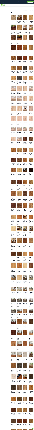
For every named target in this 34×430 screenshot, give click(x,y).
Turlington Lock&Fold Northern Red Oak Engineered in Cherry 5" (19, 187)
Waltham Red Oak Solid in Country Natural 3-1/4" (31, 72)
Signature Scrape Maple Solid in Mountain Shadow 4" (19, 370)
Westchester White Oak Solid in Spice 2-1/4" (19, 32)
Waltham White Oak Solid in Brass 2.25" (30, 62)
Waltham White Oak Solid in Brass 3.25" (24, 52)
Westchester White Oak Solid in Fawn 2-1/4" (25, 22)
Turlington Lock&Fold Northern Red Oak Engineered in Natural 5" (19, 199)
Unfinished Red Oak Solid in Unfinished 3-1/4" (25, 113)
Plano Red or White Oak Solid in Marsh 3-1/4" (25, 381)
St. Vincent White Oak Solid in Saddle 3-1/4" (31, 315)
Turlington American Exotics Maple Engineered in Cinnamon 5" (31, 259)
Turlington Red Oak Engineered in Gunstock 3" (13, 174)
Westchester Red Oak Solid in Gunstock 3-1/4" (25, 32)
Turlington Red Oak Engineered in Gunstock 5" (25, 154)
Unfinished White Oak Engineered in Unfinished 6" (25, 103)
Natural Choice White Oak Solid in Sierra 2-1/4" (31, 403)
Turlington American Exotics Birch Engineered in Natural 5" (19, 282)
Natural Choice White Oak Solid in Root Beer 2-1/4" (19, 403)
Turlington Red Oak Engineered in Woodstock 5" (31, 143)
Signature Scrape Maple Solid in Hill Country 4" (31, 370)
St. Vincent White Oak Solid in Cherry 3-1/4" (13, 326)
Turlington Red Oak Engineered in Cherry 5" (25, 143)
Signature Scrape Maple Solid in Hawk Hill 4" (25, 370)
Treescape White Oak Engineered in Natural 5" (13, 293)
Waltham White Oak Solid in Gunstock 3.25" (13, 62)
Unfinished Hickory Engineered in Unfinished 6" (13, 143)
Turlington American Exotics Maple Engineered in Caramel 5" (25, 259)
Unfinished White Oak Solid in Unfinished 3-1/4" (13, 92)
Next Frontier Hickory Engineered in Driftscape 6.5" (19, 392)
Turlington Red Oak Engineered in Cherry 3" (13, 164)
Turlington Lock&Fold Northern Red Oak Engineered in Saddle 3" (25, 199)
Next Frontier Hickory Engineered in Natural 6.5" (24, 392)
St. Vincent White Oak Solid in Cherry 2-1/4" (13, 337)
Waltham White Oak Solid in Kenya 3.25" (13, 52)
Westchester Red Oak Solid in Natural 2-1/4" (25, 42)
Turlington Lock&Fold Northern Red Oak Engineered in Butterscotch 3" (25, 210)
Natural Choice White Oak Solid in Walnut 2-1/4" (31, 414)
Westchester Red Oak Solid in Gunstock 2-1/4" (19, 42)
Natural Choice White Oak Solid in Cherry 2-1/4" (19, 425)
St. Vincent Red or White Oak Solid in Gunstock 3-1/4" (19, 337)
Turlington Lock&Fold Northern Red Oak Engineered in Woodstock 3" (19, 210)
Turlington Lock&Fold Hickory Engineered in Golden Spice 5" (31, 234)
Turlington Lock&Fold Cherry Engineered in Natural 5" (31, 245)
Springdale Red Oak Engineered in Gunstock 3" (13, 359)
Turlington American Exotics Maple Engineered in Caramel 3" (13, 271)
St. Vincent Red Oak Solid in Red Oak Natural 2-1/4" (13, 348)
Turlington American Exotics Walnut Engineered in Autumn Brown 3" (19, 259)
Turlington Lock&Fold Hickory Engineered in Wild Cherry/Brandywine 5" (13, 246)
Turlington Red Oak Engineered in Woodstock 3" (19, 164)
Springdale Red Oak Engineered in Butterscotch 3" (25, 348)
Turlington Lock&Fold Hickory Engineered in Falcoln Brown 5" (25, 234)
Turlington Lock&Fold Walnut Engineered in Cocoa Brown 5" (31, 175)
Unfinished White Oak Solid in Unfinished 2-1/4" (19, 92)
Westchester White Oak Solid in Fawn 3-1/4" (19, 22)
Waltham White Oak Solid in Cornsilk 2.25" (13, 72)
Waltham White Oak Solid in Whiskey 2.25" (24, 62)
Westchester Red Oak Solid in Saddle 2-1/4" (30, 42)
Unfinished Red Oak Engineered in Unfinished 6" (13, 133)
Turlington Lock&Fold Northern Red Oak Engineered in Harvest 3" (30, 210)
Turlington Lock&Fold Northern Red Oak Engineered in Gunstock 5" (13, 199)
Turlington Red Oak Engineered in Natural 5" (30, 154)
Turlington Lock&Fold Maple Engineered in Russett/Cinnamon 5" (19, 222)
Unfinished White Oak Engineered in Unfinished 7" (25, 92)
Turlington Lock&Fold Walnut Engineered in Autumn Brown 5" (25, 175)
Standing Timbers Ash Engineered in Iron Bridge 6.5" (13, 304)
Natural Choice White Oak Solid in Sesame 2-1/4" (25, 403)
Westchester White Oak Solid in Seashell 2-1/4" (31, 22)
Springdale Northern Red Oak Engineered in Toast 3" (19, 359)
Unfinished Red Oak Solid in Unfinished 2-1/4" (31, 113)
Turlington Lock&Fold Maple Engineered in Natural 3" (19, 233)
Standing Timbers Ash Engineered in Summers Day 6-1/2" (31, 293)
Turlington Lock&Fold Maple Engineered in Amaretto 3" (25, 221)
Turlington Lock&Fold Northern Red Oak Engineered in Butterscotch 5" (25, 187)
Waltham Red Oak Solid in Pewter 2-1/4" (19, 82)
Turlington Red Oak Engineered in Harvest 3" (30, 164)
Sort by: (23, 10)
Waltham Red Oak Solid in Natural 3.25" (13, 82)
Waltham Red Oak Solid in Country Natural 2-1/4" (25, 82)
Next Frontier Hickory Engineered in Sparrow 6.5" (30, 381)
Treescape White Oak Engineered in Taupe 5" (30, 281)
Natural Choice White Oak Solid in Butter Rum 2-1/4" (31, 392)
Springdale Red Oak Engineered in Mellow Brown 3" (31, 348)
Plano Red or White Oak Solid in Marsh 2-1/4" (19, 381)
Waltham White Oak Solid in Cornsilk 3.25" (30, 52)
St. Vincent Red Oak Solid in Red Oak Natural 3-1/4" (31, 337)
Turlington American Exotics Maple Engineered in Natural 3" (25, 271)
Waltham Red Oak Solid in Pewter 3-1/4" (25, 72)
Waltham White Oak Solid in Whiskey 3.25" (19, 52)
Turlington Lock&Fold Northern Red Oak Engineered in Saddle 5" (13, 187)
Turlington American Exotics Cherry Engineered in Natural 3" (13, 282)
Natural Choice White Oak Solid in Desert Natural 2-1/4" (19, 414)
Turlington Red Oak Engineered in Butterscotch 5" (13, 154)
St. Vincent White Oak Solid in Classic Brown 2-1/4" (19, 326)
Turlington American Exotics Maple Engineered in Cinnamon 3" (19, 271)
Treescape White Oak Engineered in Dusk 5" (25, 281)
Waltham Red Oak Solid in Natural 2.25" (31, 82)
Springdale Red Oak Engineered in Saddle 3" (19, 348)
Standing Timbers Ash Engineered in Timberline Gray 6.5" (19, 304)
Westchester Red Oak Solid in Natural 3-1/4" (30, 32)
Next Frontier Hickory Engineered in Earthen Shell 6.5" (13, 392)
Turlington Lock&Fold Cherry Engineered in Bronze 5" (25, 245)
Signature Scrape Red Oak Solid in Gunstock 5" (13, 370)
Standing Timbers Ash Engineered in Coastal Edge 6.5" (13, 315)
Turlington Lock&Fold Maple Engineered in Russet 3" (31, 221)
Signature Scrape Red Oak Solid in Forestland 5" (31, 359)
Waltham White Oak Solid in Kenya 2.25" (19, 62)
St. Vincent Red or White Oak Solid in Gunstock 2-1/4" (25, 337)
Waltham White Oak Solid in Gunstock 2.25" (19, 72)
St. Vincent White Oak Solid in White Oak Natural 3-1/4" (25, 315)
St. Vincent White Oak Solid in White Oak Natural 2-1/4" (25, 326)
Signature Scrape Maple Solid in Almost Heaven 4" (13, 381)
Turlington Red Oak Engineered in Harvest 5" (19, 154)
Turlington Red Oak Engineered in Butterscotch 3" (25, 164)
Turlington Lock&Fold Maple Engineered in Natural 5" (13, 233)
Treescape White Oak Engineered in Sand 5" (19, 293)
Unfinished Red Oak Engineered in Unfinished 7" (13, 123)
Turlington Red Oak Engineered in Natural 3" (19, 174)
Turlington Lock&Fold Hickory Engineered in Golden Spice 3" (19, 246)
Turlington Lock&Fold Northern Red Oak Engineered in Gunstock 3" (30, 199)
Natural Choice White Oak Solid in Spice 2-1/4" (31, 425)
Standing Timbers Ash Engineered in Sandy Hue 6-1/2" (31, 304)
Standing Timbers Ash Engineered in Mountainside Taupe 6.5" (25, 304)
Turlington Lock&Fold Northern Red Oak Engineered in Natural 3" (13, 222)
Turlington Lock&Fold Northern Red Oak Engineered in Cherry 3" (13, 210)
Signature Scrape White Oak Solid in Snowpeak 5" (25, 359)
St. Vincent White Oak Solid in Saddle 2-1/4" (31, 326)
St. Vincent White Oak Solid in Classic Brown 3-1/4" (19, 315)
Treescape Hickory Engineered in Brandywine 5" (25, 293)
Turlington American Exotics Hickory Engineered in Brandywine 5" (31, 271)
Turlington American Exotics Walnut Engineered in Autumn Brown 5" (13, 259)
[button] (30, 4)
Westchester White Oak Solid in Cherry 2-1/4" (13, 32)
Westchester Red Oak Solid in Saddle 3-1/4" (13, 42)
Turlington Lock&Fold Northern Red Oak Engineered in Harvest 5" (30, 187)
